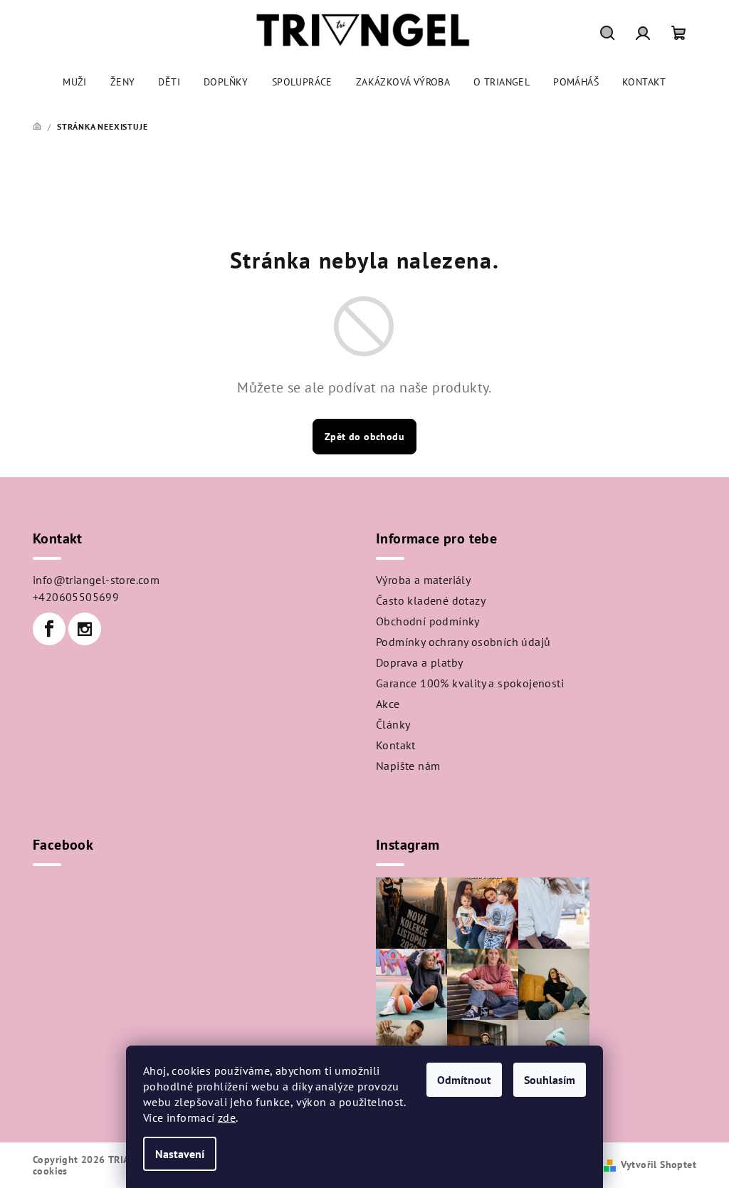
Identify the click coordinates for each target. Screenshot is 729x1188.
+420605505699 (76, 597)
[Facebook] (49, 629)
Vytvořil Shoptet (658, 1164)
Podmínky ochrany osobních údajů (463, 642)
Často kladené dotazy (431, 600)
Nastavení (179, 1154)
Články (393, 724)
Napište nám (408, 766)
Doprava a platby (419, 662)
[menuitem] (74, 82)
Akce (388, 704)
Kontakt (396, 745)
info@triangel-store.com (96, 580)
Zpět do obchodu (364, 436)
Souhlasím (549, 1080)
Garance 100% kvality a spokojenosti (470, 683)
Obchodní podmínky (428, 621)
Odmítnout (464, 1080)
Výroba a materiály (423, 580)
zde (227, 1117)
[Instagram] (84, 629)
